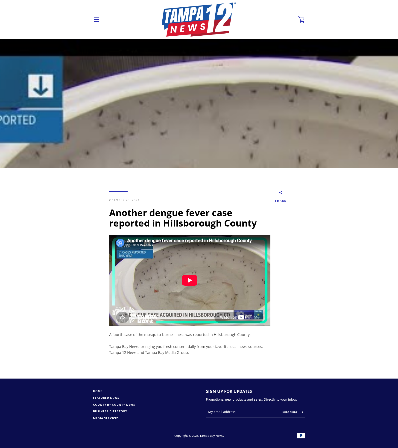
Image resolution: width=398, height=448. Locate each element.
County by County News (114, 405)
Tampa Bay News (211, 436)
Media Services (106, 418)
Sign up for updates (229, 391)
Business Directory (110, 411)
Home (97, 391)
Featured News (106, 398)
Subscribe (290, 412)
